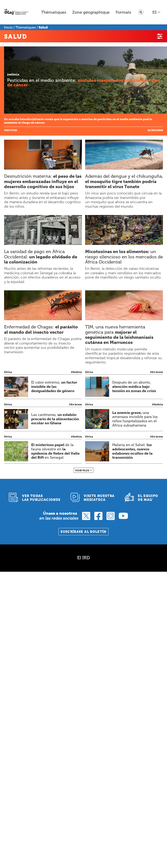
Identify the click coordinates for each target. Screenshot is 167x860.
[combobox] (156, 12)
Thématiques (53, 12)
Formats (123, 12)
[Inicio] (16, 12)
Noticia (11, 130)
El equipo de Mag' (148, 498)
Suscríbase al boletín (83, 532)
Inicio (8, 27)
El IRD (83, 558)
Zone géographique (91, 12)
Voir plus (82, 470)
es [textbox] (154, 12)
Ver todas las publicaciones (41, 498)
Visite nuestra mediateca (99, 498)
